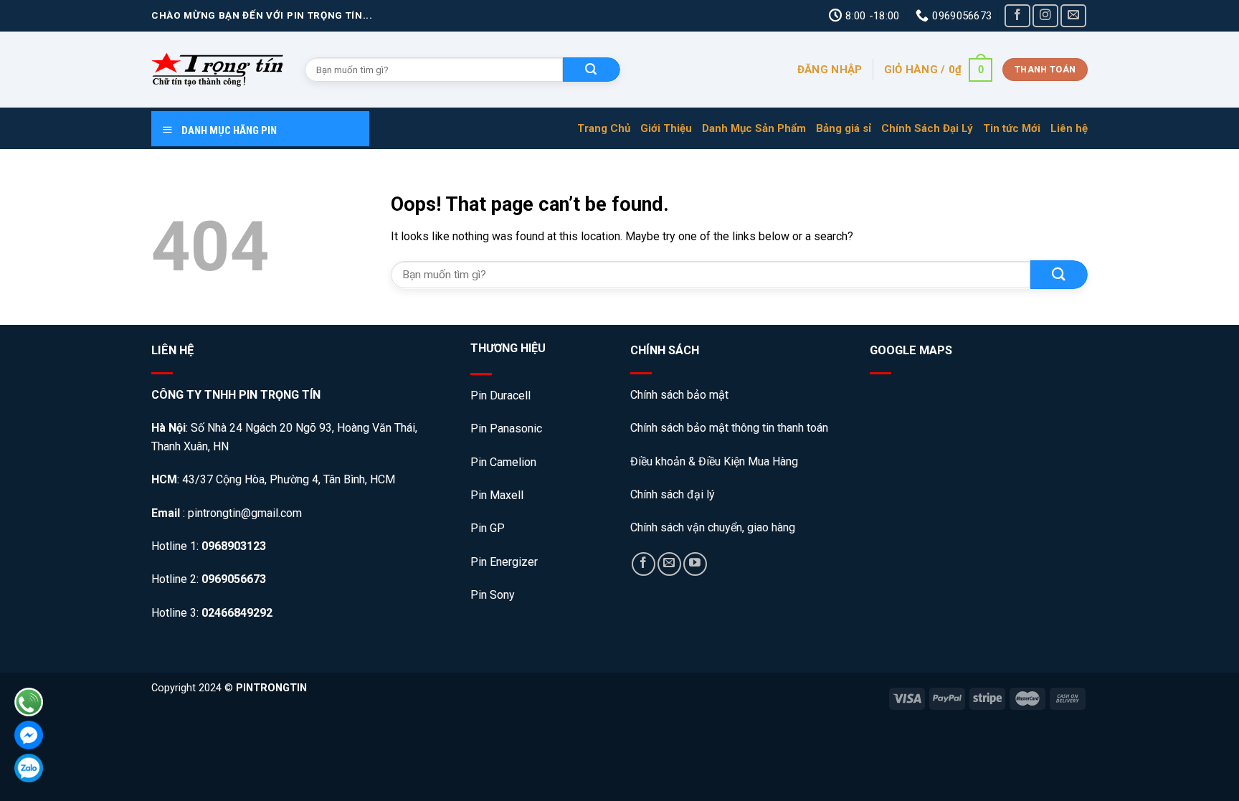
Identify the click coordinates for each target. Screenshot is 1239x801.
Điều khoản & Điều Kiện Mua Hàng (714, 461)
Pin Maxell (496, 495)
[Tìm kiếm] (591, 69)
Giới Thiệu (666, 128)
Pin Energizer (504, 562)
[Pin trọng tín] (217, 69)
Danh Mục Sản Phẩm (754, 128)
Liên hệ (1069, 128)
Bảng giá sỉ (843, 128)
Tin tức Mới (1011, 128)
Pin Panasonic (506, 428)
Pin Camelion (503, 462)
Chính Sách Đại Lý (927, 128)
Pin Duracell (500, 395)
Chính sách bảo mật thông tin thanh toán (729, 428)
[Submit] (1059, 274)
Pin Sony (492, 595)
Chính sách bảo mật (680, 395)
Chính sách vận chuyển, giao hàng (712, 527)
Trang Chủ (603, 128)
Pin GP (487, 528)
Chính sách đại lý (672, 494)
